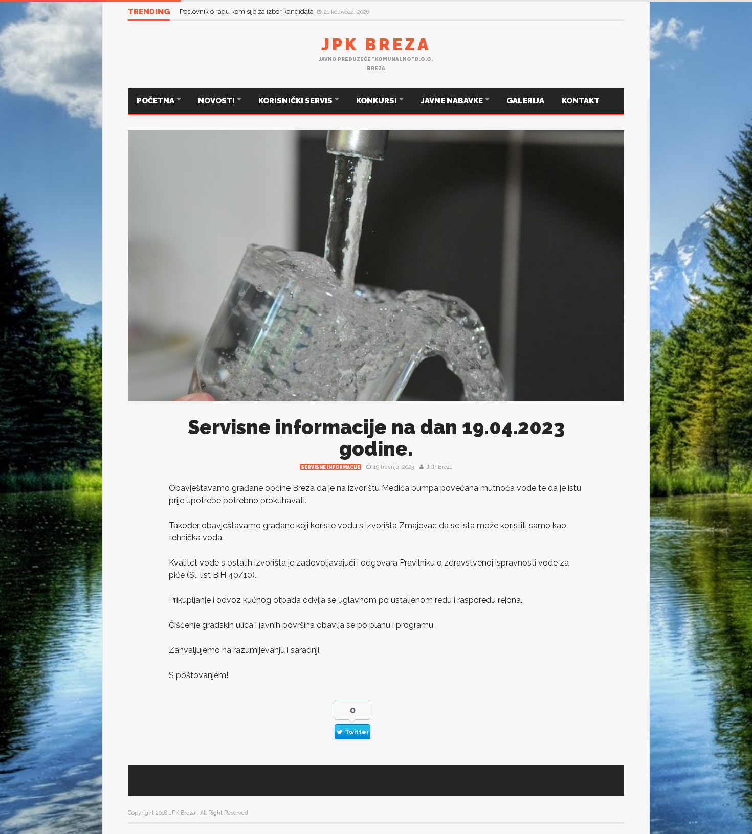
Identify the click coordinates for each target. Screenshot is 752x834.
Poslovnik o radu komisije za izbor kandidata (247, 11)
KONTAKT (581, 100)
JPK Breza (376, 44)
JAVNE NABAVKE (452, 100)
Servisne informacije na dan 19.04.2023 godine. (376, 438)
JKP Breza (439, 467)
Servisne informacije (330, 467)
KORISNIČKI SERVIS (296, 100)
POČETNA (156, 100)
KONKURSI (377, 100)
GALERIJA (525, 100)
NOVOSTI (217, 100)
